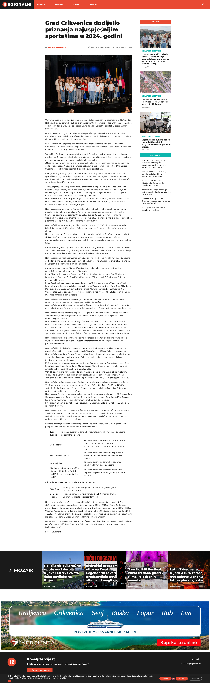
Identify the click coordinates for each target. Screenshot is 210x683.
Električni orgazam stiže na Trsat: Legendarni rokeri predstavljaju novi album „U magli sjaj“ (103, 573)
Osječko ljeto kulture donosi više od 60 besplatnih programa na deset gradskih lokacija (156, 143)
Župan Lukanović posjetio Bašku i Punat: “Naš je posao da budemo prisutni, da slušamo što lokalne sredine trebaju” (155, 59)
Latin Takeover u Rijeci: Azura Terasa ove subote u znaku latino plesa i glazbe (186, 575)
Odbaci (165, 679)
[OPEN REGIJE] (44, 4)
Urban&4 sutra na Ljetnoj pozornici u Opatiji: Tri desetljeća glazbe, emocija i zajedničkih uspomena (154, 163)
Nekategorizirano (57, 47)
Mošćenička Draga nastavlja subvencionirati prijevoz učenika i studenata (156, 192)
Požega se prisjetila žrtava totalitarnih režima (153, 209)
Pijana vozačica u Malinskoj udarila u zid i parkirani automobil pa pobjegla (154, 174)
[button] (203, 4)
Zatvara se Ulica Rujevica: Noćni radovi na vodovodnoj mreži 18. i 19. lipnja (156, 101)
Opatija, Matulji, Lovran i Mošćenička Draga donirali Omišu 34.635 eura (153, 183)
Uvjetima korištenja (27, 678)
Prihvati (182, 679)
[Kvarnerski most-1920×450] (105, 649)
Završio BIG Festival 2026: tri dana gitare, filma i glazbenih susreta (145, 575)
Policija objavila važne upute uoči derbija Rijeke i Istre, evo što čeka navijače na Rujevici (62, 573)
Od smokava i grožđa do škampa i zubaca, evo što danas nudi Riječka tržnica (156, 201)
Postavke (195, 679)
